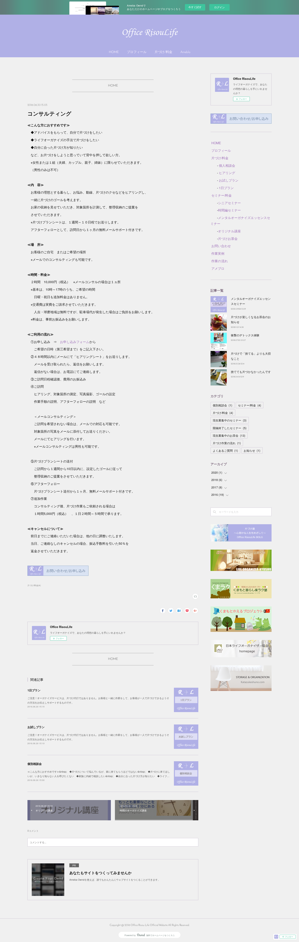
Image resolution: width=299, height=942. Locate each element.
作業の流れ (219, 261)
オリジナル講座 (229, 231)
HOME (114, 52)
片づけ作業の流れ (227, 443)
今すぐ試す (195, 7)
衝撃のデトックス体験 (245, 335)
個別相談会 (34, 764)
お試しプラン (36, 727)
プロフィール (136, 52)
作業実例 (217, 253)
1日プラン (33, 690)
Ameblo (185, 52)
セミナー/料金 (221, 195)
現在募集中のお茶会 (229, 435)
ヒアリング (227, 172)
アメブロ (217, 268)
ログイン (219, 7)
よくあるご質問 (225, 450)
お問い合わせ (221, 246)
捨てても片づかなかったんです (251, 372)
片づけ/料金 (163, 52)
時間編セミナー (229, 210)
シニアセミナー (229, 202)
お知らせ (252, 450)
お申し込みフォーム (74, 341)
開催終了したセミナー (230, 428)
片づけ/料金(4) (34, 585)
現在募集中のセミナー (230, 420)
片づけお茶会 (228, 238)
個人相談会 (227, 165)
